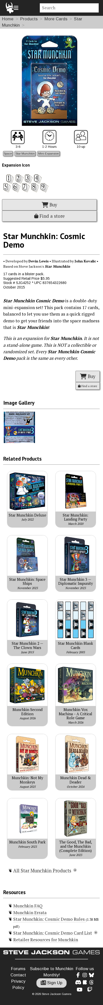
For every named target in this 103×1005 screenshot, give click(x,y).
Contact (18, 975)
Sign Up (54, 982)
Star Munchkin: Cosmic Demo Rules (49, 919)
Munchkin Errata (29, 912)
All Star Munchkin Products (42, 871)
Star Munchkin (25, 153)
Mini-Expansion (48, 153)
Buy (52, 205)
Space (8, 153)
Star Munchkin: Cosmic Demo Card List (52, 933)
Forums (18, 968)
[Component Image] (19, 442)
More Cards (56, 19)
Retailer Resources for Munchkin (45, 940)
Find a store (51, 216)
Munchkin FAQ (27, 906)
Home (8, 19)
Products (29, 19)
